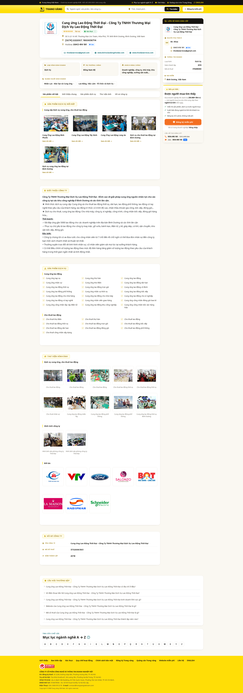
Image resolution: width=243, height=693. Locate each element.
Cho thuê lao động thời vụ (57, 323)
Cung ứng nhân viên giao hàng (98, 300)
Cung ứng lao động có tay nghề (59, 300)
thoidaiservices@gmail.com (78, 53)
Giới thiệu (161, 3)
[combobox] (98, 9)
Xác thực (69, 660)
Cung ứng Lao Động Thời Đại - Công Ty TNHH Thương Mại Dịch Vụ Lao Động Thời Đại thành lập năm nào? (92, 619)
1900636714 (89, 40)
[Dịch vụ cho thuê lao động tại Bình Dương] (143, 123)
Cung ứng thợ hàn (93, 278)
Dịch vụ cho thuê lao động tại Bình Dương (142, 136)
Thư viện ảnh (105, 94)
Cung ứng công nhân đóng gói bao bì (140, 300)
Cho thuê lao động (52, 315)
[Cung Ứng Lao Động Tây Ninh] (85, 123)
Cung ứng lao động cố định (136, 287)
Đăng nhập (193, 127)
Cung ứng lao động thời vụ (57, 287)
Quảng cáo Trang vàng (146, 660)
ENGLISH (200, 3)
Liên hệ (181, 660)
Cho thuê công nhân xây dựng (59, 332)
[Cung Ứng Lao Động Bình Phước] (56, 123)
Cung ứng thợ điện (93, 282)
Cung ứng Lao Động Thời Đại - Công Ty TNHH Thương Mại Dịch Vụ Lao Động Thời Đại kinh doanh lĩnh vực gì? (93, 599)
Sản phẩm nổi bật (50, 94)
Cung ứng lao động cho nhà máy (99, 296)
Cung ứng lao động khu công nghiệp (101, 305)
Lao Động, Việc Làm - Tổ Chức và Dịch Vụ (96, 84)
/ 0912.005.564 (178, 136)
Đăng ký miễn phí (194, 9)
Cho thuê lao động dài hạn (57, 328)
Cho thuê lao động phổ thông (136, 328)
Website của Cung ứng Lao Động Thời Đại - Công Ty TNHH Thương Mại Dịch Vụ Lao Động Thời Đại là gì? (91, 606)
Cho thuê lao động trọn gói (96, 323)
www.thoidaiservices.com (142, 53)
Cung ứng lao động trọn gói (97, 287)
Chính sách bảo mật (104, 660)
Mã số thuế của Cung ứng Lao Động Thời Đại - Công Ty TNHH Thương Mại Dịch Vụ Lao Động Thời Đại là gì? (92, 612)
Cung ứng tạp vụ (53, 278)
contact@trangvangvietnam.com (81, 685)
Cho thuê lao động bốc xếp (135, 323)
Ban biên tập (56, 660)
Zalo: (177, 140)
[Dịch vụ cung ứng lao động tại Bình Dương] (56, 154)
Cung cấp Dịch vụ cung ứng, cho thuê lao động (65, 110)
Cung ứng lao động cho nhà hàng (60, 296)
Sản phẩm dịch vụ (88, 94)
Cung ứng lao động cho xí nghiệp (138, 296)
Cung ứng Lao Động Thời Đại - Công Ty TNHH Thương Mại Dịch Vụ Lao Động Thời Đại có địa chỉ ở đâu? (90, 586)
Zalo (92, 44)
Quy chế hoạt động (84, 660)
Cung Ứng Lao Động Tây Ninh (84, 135)
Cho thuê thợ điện (54, 319)
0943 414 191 (80, 44)
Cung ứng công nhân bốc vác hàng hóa (139, 306)
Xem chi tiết (47, 141)
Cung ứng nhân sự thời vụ (96, 291)
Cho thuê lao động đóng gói (97, 328)
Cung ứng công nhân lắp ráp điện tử (61, 305)
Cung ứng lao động (53, 274)
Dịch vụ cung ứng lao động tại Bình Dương (55, 167)
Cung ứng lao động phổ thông (59, 291)
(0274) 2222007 (73, 40)
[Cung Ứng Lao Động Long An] (114, 123)
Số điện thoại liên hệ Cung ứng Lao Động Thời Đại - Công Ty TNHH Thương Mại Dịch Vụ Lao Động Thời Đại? (92, 593)
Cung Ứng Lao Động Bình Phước (53, 136)
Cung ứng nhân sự (54, 282)
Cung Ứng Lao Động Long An (113, 135)
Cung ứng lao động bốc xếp (136, 291)
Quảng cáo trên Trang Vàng (180, 3)
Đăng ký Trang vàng (125, 660)
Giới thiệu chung (69, 94)
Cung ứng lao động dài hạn (136, 282)
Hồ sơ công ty (121, 94)
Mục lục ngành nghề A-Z (143, 3)
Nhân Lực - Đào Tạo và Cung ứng (58, 84)
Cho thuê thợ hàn (92, 319)
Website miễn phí (167, 660)
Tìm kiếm (173, 9)
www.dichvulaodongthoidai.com (110, 53)
